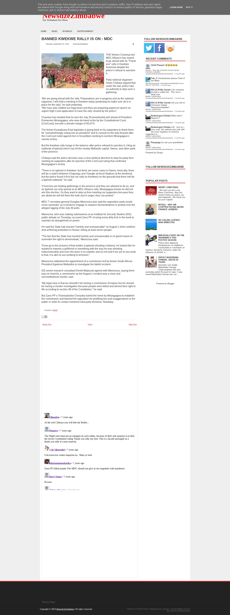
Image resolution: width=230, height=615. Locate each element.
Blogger (170, 283)
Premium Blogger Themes (180, 609)
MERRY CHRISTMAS (168, 187)
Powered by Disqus (154, 152)
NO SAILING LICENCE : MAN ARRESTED (169, 221)
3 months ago (180, 98)
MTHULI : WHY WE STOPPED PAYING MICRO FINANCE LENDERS (171, 207)
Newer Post (46, 324)
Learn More (176, 7)
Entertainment (85, 31)
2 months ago (180, 74)
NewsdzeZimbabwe (73, 15)
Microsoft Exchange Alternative (178, 611)
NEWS (55, 310)
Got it (189, 7)
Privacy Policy (48, 602)
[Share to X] (42, 316)
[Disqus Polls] (89, 370)
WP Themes (144, 609)
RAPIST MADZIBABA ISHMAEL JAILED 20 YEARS (168, 259)
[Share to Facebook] (45, 316)
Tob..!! (154, 78)
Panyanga (156, 142)
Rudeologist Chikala (161, 116)
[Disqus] (89, 451)
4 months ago (180, 122)
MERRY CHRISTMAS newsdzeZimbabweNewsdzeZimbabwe (159, 97)
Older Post (133, 324)
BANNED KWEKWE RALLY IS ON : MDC (76, 39)
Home (43, 31)
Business (67, 31)
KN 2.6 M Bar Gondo (161, 90)
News (54, 31)
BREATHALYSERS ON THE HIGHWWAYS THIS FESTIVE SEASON (171, 237)
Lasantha (165, 609)
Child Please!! (157, 65)
